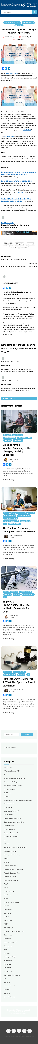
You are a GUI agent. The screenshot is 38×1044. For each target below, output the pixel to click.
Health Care (19, 25)
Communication (9, 804)
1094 (5, 244)
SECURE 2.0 (8, 971)
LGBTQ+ (6, 917)
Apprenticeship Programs (12, 782)
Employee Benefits (28, 22)
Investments (8, 909)
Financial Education (24, 515)
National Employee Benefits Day (14, 931)
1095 (11, 244)
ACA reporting (19, 244)
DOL (5, 840)
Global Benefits (9, 891)
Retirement (7, 968)
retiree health (30, 244)
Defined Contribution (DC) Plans (14, 822)
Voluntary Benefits (10, 986)
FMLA (6, 884)
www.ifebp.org (11, 748)
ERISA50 (7, 862)
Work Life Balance (14, 524)
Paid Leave (7, 939)
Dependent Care (9, 826)
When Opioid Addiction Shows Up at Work (14, 259)
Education (7, 844)
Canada (6, 435)
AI (4, 775)
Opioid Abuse (8, 935)
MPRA (6, 924)
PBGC (6, 949)
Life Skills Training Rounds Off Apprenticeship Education (19, 266)
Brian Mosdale (5, 365)
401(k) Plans (8, 767)
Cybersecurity (8, 815)
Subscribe (26, 734)
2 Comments (20, 39)
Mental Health (18, 440)
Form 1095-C (27, 130)
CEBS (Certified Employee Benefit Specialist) (18, 800)
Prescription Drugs (28, 594)
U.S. (5, 524)
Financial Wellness (10, 877)
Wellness (7, 993)
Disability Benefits (16, 435)
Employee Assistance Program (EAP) (22, 513)
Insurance (17, 594)
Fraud (6, 887)
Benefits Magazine (10, 789)
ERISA (6, 858)
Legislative (7, 913)
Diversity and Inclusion (11, 836)
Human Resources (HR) (11, 521)
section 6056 (24, 248)
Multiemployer (8, 928)
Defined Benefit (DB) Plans (12, 818)
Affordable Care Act (12, 73)
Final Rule (20, 192)
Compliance (7, 672)
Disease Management (10, 592)
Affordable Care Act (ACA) (12, 22)
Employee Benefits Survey (12, 855)
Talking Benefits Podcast (12, 975)
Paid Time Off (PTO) (10, 942)
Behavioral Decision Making (13, 785)
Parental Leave (8, 946)
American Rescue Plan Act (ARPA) (14, 778)
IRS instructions (9, 136)
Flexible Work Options (24, 438)
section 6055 (14, 248)
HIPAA (6, 898)
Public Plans (8, 960)
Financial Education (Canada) (13, 869)
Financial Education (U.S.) (12, 873)
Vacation (7, 982)
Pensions (7, 953)
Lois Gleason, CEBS (7, 223)
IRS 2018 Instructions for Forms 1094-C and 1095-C (17, 181)
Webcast (7, 989)
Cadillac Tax (8, 793)
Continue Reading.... (9, 480)
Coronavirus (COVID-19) (11, 811)
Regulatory (21, 674)
